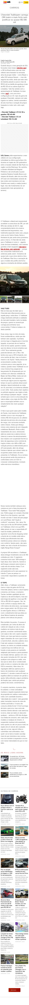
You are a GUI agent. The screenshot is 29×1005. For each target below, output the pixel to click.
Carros (14, 8)
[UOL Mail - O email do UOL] (20, 2)
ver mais (13, 990)
